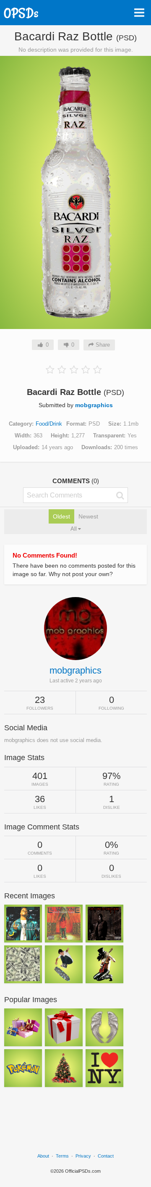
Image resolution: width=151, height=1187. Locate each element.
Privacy (83, 1155)
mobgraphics (94, 405)
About (43, 1155)
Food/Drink (49, 424)
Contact (106, 1155)
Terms (62, 1155)
